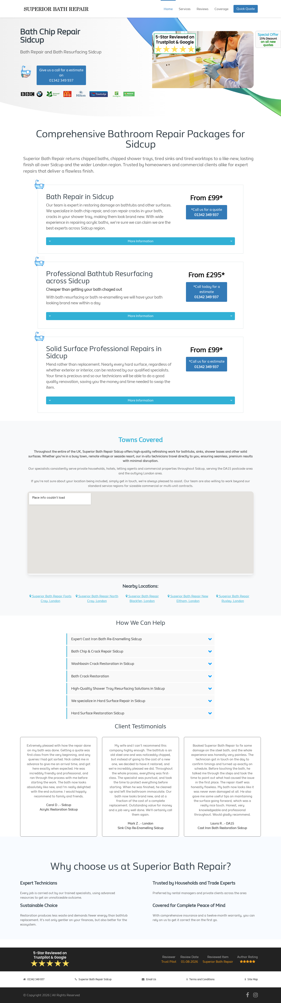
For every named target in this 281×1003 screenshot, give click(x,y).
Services (184, 9)
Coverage (221, 9)
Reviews (202, 9)
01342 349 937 (35, 979)
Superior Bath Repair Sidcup (95, 979)
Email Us (151, 979)
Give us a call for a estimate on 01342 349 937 (61, 75)
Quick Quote (246, 9)
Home (168, 9)
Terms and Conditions (202, 979)
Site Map (252, 979)
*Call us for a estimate (206, 364)
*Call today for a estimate (206, 292)
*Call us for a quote (206, 212)
